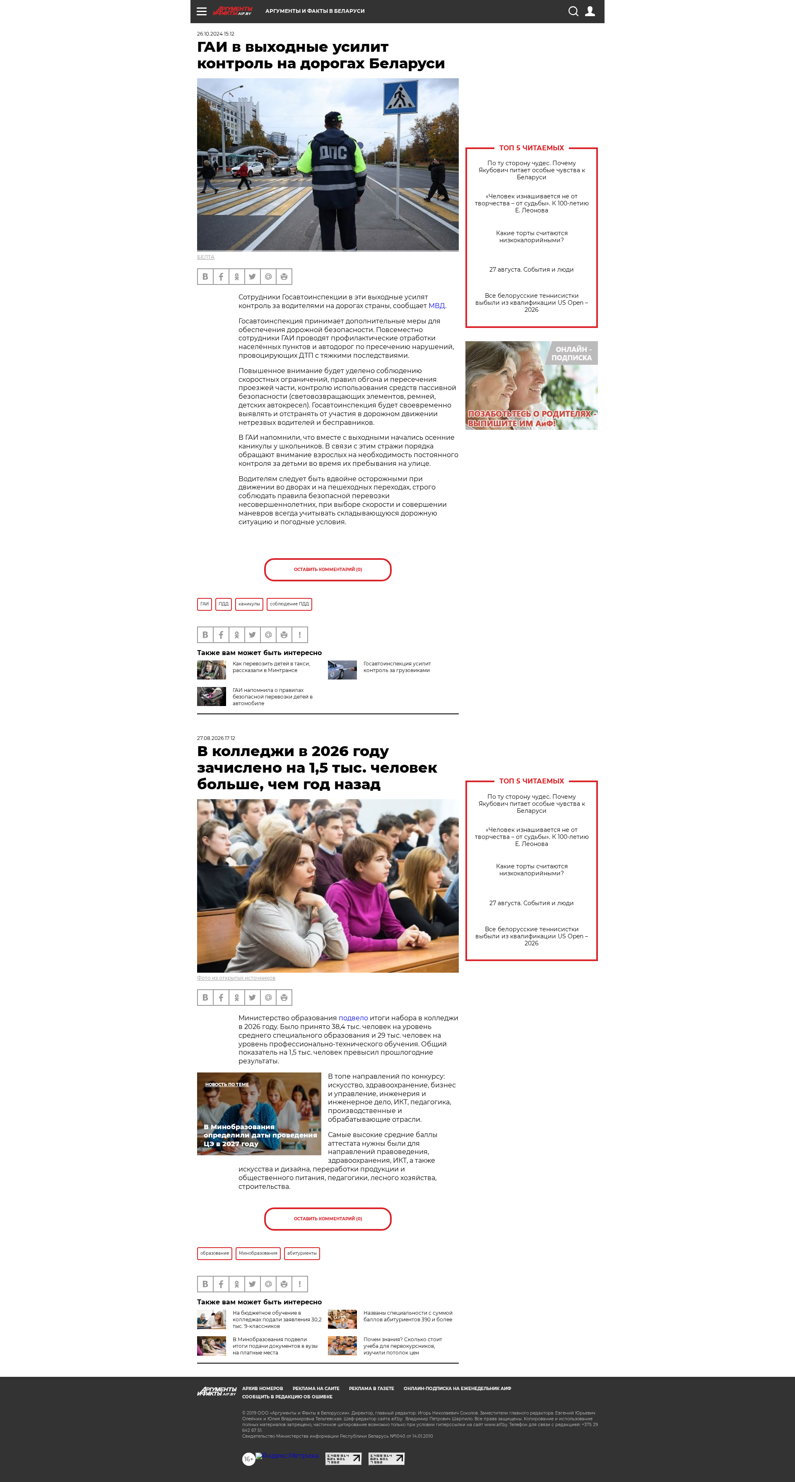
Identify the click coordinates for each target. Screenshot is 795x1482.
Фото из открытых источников (236, 978)
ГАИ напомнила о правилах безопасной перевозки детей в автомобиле (273, 696)
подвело (353, 1018)
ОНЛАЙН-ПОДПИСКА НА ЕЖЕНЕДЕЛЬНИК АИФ (457, 1388)
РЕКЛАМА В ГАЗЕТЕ (371, 1388)
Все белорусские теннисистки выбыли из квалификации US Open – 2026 (531, 302)
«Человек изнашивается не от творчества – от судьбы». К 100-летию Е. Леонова (532, 203)
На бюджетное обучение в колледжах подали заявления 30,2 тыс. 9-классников (277, 1319)
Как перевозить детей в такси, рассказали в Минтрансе (271, 666)
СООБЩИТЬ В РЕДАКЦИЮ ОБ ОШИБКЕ (287, 1397)
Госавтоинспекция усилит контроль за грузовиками (397, 666)
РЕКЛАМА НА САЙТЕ (316, 1388)
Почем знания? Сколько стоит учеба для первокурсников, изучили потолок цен (403, 1346)
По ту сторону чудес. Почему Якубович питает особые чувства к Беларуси (532, 170)
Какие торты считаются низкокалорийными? (532, 237)
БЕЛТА (205, 257)
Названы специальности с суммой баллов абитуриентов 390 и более (408, 1316)
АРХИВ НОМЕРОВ (262, 1388)
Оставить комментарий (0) (328, 569)
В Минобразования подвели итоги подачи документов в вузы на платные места (275, 1346)
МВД (437, 306)
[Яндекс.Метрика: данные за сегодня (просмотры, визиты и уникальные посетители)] (287, 1456)
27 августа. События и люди (531, 269)
